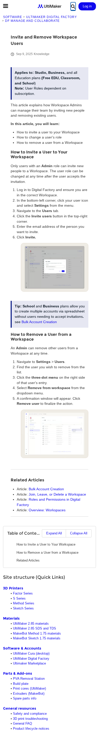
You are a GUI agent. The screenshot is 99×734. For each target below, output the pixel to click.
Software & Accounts (22, 648)
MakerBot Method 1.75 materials (37, 633)
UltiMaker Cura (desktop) (31, 653)
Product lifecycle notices (31, 728)
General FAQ (22, 723)
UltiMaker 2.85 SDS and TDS (34, 628)
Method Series (23, 603)
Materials (11, 618)
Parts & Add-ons (17, 673)
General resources (19, 708)
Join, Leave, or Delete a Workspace (57, 494)
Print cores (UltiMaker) (29, 688)
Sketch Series (23, 608)
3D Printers (13, 588)
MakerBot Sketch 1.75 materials (36, 638)
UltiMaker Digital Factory (31, 658)
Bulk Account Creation (39, 322)
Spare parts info (24, 698)
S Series (19, 598)
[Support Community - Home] (49, 6)
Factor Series (23, 593)
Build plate (20, 684)
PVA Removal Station (29, 678)
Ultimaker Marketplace (29, 663)
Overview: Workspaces (47, 510)
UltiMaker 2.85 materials (31, 623)
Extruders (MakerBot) (28, 693)
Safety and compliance (30, 713)
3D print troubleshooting (30, 719)
